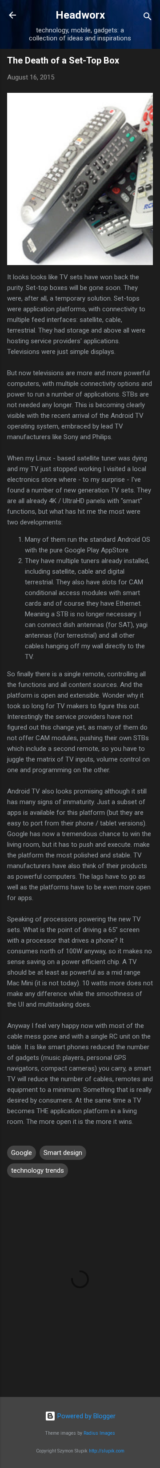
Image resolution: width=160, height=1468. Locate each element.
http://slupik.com (106, 1451)
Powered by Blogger (86, 1416)
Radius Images (99, 1433)
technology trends (37, 1170)
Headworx (80, 15)
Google (21, 1153)
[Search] (147, 18)
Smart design (63, 1153)
